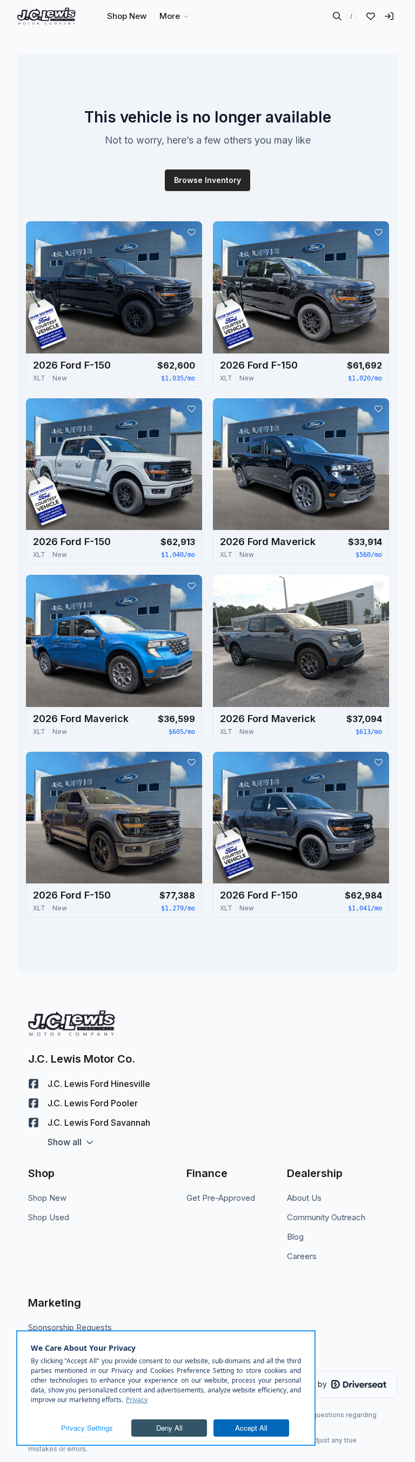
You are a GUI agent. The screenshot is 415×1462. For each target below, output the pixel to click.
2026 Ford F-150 (72, 365)
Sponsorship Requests (70, 1327)
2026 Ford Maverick (268, 541)
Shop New (47, 1198)
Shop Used (48, 1217)
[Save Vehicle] (191, 232)
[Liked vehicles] (370, 16)
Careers (302, 1256)
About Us (304, 1198)
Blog (295, 1237)
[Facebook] (33, 1083)
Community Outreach (326, 1217)
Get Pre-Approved (220, 1198)
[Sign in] (389, 16)
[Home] (46, 16)
